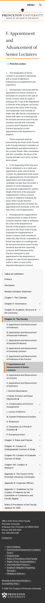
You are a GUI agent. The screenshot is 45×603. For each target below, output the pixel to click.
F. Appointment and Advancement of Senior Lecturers (18, 367)
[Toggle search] (40, 5)
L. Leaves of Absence (16, 412)
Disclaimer (9, 285)
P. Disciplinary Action (15, 435)
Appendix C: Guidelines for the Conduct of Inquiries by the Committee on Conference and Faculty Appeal (18, 494)
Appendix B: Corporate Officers (19, 483)
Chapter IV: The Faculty (23, 319)
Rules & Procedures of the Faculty (22, 559)
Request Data (13, 556)
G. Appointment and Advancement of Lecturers (21, 376)
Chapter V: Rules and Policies (18, 440)
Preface (8, 279)
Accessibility (10, 584)
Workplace (15, 574)
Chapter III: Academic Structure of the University (20, 311)
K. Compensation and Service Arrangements (19, 405)
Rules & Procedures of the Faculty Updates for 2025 (20, 506)
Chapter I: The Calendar (15, 297)
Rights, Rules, (20, 562)
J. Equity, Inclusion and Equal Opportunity (19, 397)
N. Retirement (12, 422)
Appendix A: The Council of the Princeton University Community (19, 475)
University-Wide (18, 565)
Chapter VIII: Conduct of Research (15, 466)
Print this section (18, 64)
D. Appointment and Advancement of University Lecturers (21, 349)
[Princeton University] (13, 595)
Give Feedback (13, 547)
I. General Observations (16, 391)
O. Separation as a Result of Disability (18, 428)
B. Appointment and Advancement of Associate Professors (21, 334)
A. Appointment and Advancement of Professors (21, 326)
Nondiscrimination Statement (17, 291)
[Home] (22, 15)
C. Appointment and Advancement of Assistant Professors (21, 341)
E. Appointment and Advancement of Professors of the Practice (21, 357)
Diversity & (15, 581)
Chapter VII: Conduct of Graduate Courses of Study (20, 457)
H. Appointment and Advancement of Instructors (21, 384)
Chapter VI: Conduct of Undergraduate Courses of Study (19, 448)
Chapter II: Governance (15, 304)
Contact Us (7, 538)
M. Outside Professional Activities (21, 417)
